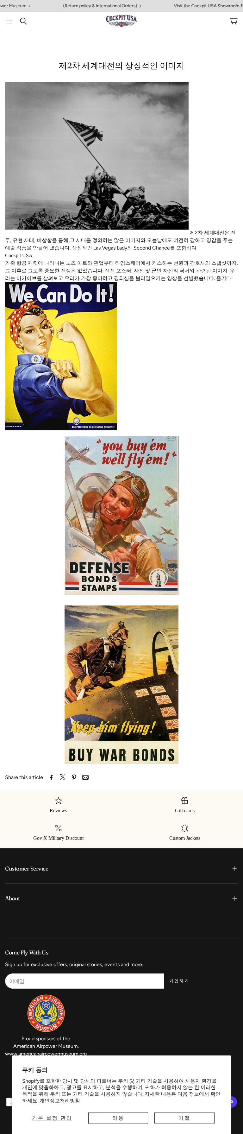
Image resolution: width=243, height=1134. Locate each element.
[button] (9, 20)
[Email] (85, 777)
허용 (118, 1118)
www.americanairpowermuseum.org (46, 1054)
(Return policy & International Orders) (73, 6)
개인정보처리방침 (60, 1101)
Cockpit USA (19, 255)
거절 (184, 1118)
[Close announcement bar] (236, 5)
